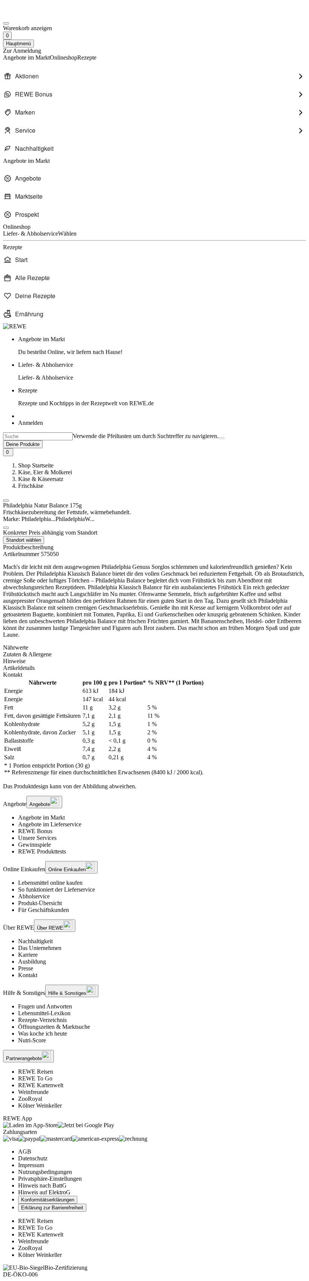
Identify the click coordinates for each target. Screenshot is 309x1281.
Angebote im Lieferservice (49, 824)
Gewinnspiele (34, 844)
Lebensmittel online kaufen (50, 883)
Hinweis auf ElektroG (44, 1192)
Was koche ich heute (42, 1033)
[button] (6, 501)
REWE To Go (35, 1078)
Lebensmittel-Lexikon (44, 1013)
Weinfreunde (33, 1092)
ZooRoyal (30, 1099)
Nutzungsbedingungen (45, 1172)
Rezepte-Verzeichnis (42, 1020)
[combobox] (38, 436)
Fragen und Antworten (45, 1006)
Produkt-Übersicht (40, 903)
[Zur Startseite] (28, 14)
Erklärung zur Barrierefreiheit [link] (52, 1208)
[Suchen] (222, 438)
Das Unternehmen (39, 948)
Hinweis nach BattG (42, 1185)
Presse (25, 968)
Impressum (31, 1165)
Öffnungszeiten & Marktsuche (54, 1027)
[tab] (154, 647)
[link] (162, 345)
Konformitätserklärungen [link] (47, 1200)
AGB (24, 1151)
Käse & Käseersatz (40, 479)
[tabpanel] (154, 727)
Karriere (28, 955)
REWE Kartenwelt (40, 1085)
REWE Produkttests (42, 851)
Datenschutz (32, 1158)
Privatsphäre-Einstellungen (50, 1178)
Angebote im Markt (41, 817)
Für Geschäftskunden (43, 910)
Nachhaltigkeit (35, 941)
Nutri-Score (32, 1040)
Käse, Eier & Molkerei (45, 472)
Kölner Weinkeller (40, 1105)
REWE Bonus (35, 831)
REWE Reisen (35, 1071)
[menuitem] (154, 76)
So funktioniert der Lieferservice (56, 889)
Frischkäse (30, 486)
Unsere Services (37, 838)
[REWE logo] (14, 326)
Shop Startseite (36, 465)
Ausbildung (32, 961)
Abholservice (34, 896)
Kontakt (27, 975)
